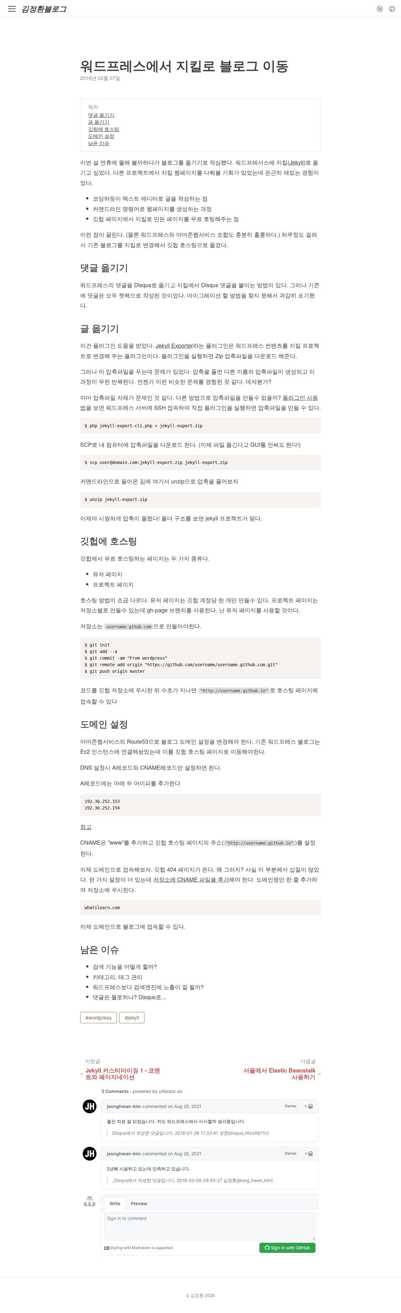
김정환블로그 (43, 8)
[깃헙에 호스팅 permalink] (76, 541)
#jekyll (132, 1017)
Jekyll (296, 162)
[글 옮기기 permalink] (76, 328)
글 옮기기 (98, 121)
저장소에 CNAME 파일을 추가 (191, 879)
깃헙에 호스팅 (103, 129)
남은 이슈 (98, 143)
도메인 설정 (101, 136)
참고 (85, 826)
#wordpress (99, 1017)
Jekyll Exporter (174, 345)
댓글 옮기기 (101, 115)
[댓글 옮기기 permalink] (76, 267)
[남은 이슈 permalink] (76, 949)
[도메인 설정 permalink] (76, 724)
